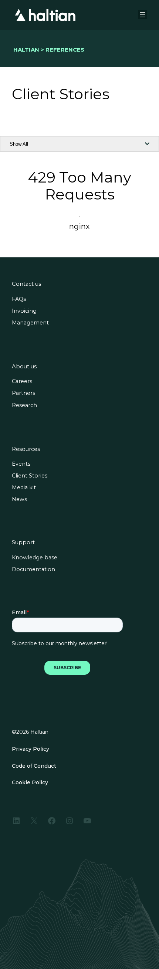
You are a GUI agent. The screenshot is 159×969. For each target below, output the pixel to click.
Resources (26, 449)
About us (24, 367)
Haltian (26, 49)
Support (23, 542)
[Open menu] (142, 14)
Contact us (26, 284)
